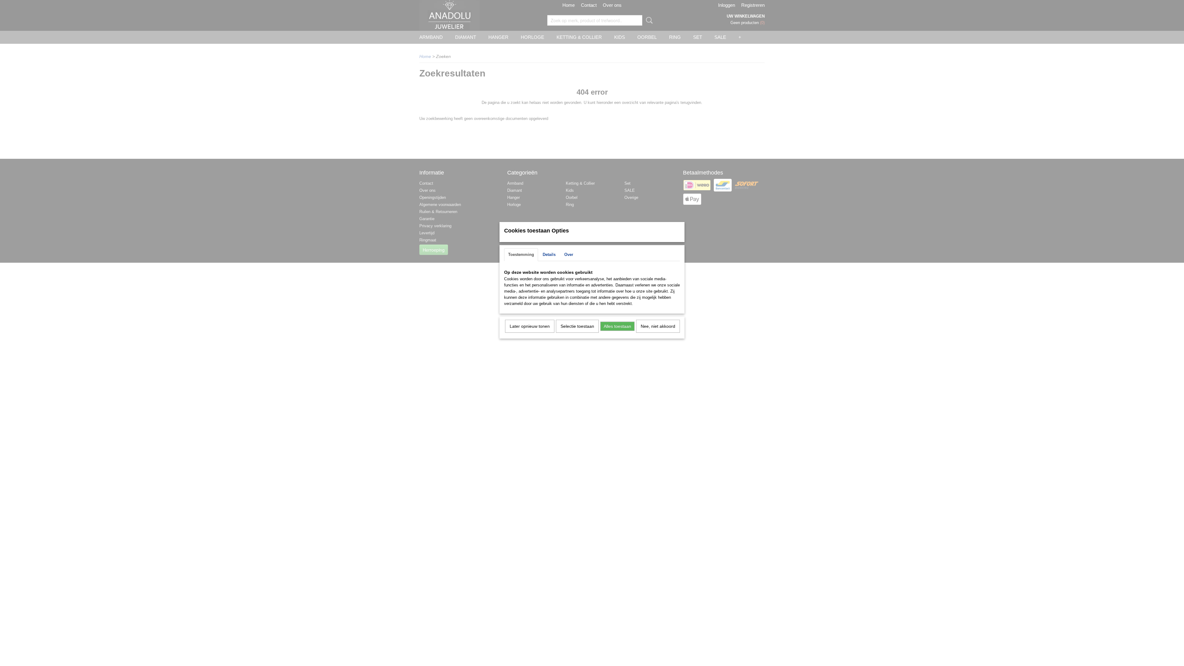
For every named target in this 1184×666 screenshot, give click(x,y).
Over (568, 254)
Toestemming (521, 254)
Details (549, 254)
